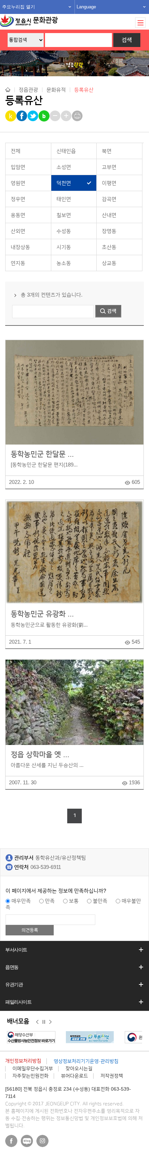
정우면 (18, 199)
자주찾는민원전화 (30, 1076)
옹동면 (18, 215)
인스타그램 (42, 1141)
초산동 (109, 247)
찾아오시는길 (79, 1068)
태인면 (63, 199)
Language (86, 6)
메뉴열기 (140, 22)
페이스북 (11, 1141)
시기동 (63, 247)
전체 (15, 151)
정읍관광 (28, 90)
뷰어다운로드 (74, 1076)
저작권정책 (111, 1076)
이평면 (109, 183)
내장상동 (20, 247)
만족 (50, 901)
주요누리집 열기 (18, 6)
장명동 (109, 231)
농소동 (63, 263)
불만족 (100, 901)
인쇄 (78, 115)
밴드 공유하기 (44, 115)
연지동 (18, 263)
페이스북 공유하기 (22, 115)
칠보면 (63, 215)
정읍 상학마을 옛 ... (40, 755)
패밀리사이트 (18, 1002)
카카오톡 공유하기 (11, 115)
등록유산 (84, 90)
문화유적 (56, 90)
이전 (37, 1021)
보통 (74, 901)
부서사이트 (16, 949)
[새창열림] (33, 1037)
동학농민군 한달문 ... (42, 454)
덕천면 (63, 183)
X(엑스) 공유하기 (33, 115)
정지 (43, 1021)
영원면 (18, 183)
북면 (107, 151)
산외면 (18, 231)
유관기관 (14, 984)
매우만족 (21, 901)
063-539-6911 (45, 867)
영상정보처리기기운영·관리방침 (86, 1061)
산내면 (109, 215)
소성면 (63, 167)
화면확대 (67, 115)
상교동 (109, 263)
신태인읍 (66, 151)
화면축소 (56, 115)
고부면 (109, 167)
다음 (50, 1021)
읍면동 (11, 967)
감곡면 (109, 199)
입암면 (18, 167)
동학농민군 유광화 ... (42, 614)
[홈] (7, 89)
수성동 (63, 231)
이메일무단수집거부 (32, 1068)
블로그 (27, 1141)
